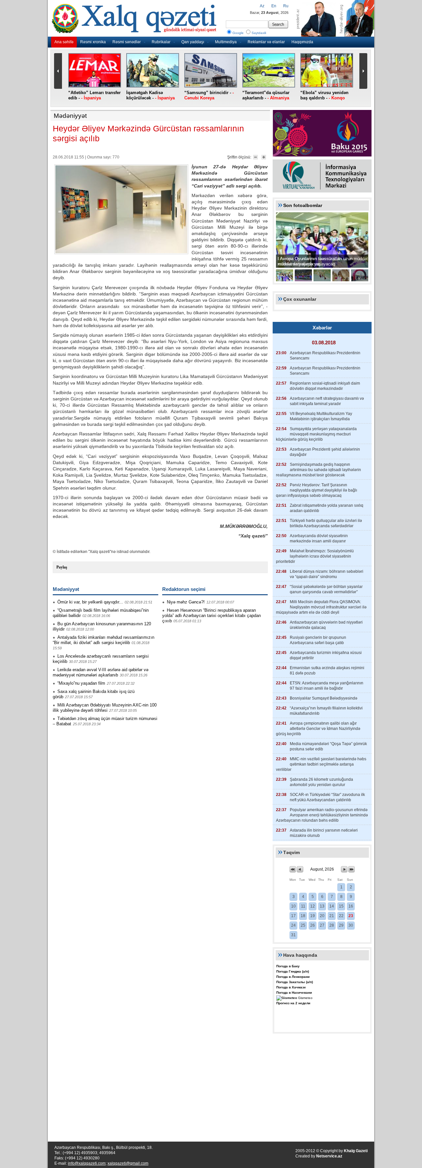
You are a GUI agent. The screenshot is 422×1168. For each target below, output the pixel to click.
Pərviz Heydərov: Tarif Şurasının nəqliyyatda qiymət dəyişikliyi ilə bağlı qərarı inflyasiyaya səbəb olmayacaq (316, 490)
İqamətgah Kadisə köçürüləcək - (150, 95)
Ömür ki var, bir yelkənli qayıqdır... (90, 602)
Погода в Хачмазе (291, 987)
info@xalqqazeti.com (87, 1163)
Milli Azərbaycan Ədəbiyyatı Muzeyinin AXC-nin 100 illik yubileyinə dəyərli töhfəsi (105, 708)
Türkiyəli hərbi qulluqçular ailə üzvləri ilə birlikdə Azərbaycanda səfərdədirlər (326, 523)
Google (238, 33)
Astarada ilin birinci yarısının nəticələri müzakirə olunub (324, 833)
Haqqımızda (302, 42)
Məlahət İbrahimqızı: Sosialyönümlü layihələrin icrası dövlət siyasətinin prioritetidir (315, 556)
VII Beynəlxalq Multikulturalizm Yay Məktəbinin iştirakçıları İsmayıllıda (321, 416)
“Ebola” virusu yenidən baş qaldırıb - (324, 95)
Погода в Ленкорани (293, 977)
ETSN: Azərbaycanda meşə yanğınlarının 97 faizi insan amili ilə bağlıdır (326, 686)
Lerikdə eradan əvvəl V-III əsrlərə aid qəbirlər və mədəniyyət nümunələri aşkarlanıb (100, 672)
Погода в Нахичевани (294, 992)
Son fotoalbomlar (302, 205)
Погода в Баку (288, 966)
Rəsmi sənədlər (126, 42)
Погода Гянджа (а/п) (292, 971)
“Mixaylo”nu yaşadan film (81, 683)
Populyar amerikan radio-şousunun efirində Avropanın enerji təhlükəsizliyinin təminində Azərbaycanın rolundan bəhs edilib (322, 815)
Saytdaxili (259, 33)
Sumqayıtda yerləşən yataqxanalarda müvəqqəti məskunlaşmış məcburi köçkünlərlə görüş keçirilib (316, 434)
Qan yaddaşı (192, 42)
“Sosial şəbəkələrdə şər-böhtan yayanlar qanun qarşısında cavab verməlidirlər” (326, 589)
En (273, 6)
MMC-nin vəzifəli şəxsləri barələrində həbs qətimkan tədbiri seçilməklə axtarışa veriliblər (321, 764)
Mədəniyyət (70, 115)
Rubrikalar (161, 42)
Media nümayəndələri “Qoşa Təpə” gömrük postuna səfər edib (328, 746)
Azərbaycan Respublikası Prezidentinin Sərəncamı (325, 356)
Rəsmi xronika (93, 42)
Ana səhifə (64, 42)
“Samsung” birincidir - (209, 95)
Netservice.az (329, 1156)
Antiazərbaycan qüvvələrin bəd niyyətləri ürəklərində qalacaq (326, 625)
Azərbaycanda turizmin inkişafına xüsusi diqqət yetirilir (326, 655)
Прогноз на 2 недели (293, 1003)
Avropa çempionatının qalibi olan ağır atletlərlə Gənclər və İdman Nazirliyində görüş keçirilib (318, 728)
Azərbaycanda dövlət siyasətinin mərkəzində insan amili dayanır (319, 538)
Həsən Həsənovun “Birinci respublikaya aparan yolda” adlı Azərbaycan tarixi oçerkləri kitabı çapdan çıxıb (211, 615)
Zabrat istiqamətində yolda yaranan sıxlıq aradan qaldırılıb (326, 508)
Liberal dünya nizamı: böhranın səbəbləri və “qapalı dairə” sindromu (326, 574)
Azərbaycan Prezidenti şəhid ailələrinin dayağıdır (325, 452)
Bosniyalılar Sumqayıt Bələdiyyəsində (323, 698)
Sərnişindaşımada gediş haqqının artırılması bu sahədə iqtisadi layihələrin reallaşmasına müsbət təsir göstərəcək (318, 469)
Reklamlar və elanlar (266, 42)
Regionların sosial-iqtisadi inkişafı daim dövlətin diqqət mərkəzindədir (325, 386)
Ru (285, 6)
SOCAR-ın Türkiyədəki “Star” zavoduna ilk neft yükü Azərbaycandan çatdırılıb (327, 797)
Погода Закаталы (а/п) (294, 982)
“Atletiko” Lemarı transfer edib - (94, 95)
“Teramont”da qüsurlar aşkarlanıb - (265, 95)
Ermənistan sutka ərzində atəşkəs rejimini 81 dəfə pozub (327, 670)
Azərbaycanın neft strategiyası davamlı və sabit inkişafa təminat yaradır (327, 401)
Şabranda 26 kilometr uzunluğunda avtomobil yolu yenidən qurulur (321, 782)
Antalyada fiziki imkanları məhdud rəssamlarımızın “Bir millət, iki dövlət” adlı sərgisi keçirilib (103, 640)
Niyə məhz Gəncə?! (186, 602)
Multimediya (226, 42)
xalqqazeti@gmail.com (127, 1163)
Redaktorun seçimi (183, 589)
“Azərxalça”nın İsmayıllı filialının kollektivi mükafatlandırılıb (326, 711)
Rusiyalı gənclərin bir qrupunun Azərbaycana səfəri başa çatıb (318, 640)
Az (262, 6)
